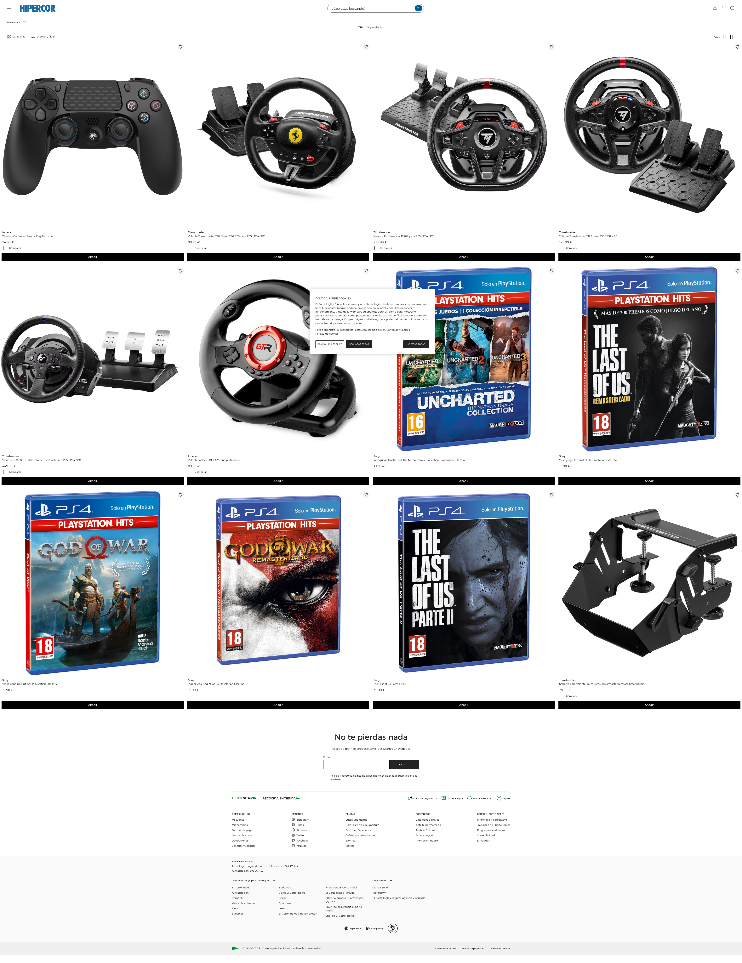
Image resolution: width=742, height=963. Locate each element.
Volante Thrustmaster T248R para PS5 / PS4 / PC (404, 236)
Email (326, 757)
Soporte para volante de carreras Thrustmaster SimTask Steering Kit (601, 683)
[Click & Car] (245, 798)
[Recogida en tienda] (281, 798)
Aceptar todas (416, 344)
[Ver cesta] (732, 8)
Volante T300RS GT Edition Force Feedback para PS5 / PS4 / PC (41, 460)
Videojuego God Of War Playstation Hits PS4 (29, 683)
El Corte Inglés (241, 887)
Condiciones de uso (445, 948)
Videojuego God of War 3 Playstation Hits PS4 (216, 683)
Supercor (237, 913)
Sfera (235, 908)
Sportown (285, 903)
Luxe (282, 908)
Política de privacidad (473, 948)
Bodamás (285, 887)
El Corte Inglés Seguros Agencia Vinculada (399, 898)
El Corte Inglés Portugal (340, 892)
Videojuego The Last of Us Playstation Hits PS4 (588, 460)
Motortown (379, 892)
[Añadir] (181, 47)
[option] (92, 135)
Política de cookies (326, 333)
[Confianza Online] (393, 928)
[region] (372, 321)
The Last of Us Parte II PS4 (390, 683)
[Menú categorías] (9, 8)
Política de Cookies (500, 948)
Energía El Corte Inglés (340, 915)
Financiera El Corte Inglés (341, 887)
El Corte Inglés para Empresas (298, 913)
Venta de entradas (243, 903)
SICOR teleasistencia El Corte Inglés (344, 908)
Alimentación (240, 892)
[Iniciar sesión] (716, 8)
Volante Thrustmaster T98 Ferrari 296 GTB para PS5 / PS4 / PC (226, 236)
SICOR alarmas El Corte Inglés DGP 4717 (344, 899)
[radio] (725, 37)
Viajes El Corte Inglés (292, 892)
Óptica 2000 (380, 887)
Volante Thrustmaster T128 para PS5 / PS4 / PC (588, 236)
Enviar (404, 764)
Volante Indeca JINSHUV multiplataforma (214, 460)
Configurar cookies (329, 344)
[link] (92, 135)
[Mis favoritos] (724, 8)
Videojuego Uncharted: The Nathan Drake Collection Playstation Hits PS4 (419, 460)
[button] (300, 897)
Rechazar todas (359, 344)
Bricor (282, 898)
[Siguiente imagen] (181, 135)
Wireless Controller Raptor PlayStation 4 (27, 236)
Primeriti (237, 898)
